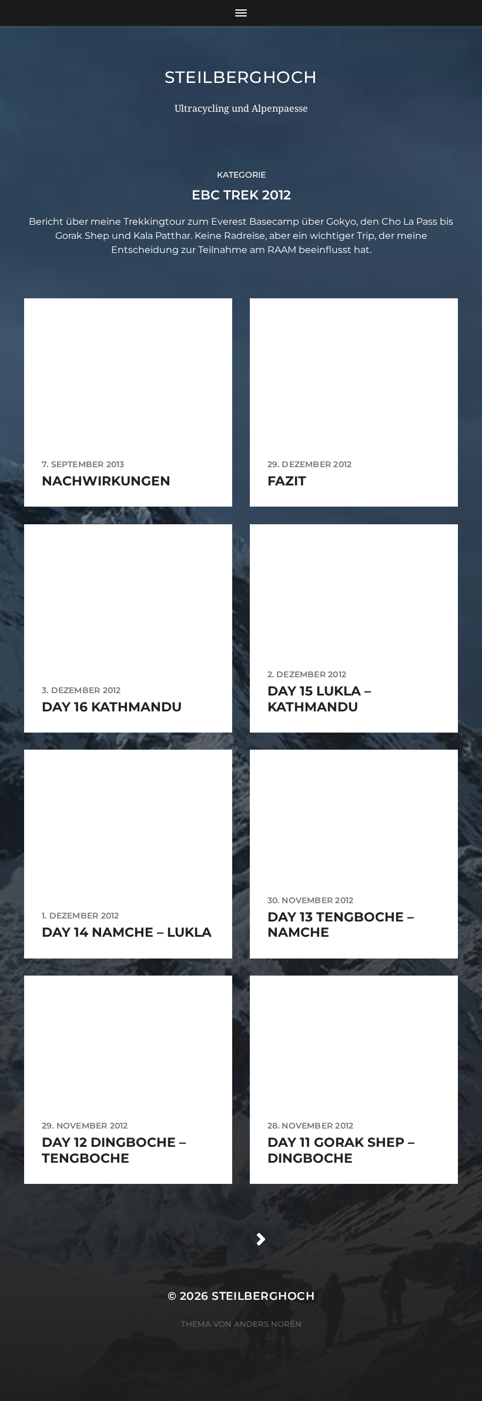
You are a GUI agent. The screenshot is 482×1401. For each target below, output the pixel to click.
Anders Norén (268, 1324)
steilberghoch (241, 77)
